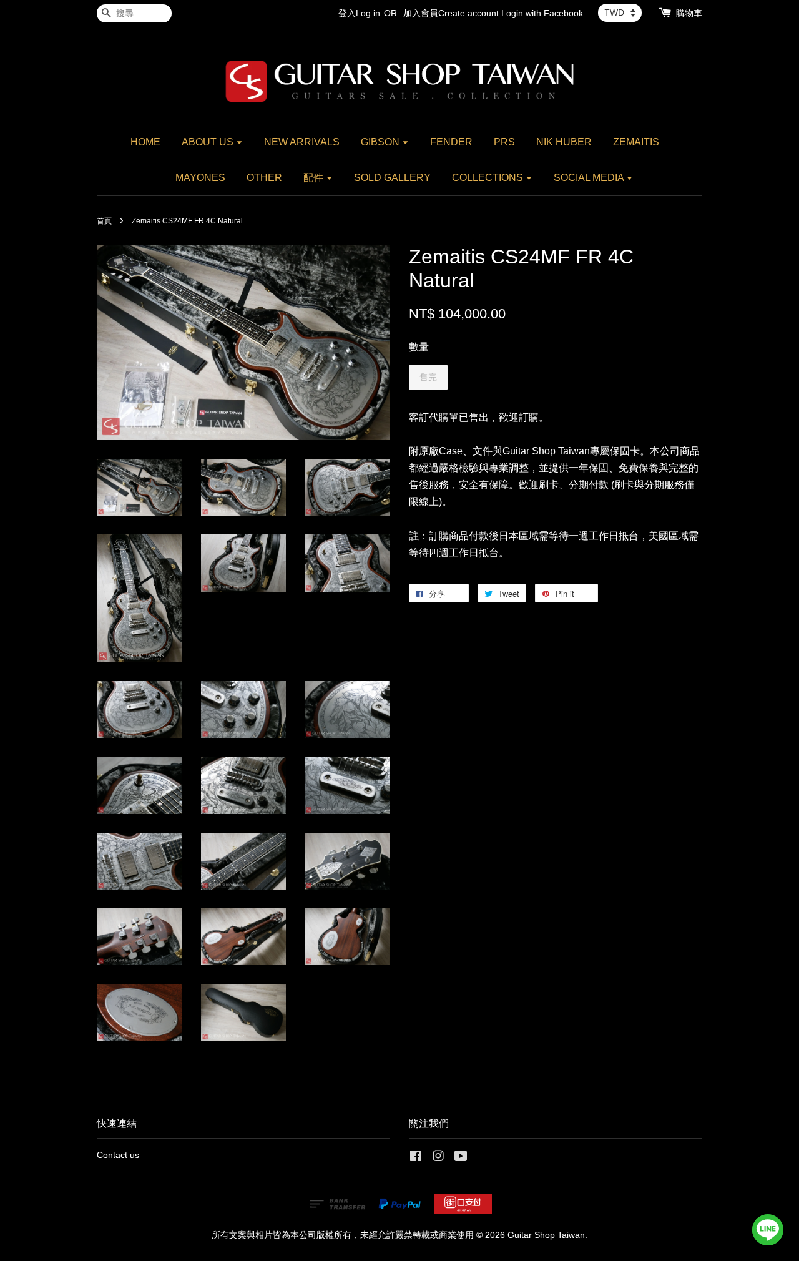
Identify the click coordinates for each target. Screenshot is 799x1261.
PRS (504, 142)
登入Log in (359, 13)
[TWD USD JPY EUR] (620, 12)
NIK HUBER (564, 142)
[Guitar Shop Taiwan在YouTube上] (461, 1158)
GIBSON (381, 142)
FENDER (451, 142)
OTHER (264, 177)
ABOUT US (209, 142)
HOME (145, 142)
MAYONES (200, 177)
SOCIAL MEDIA (590, 177)
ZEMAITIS (636, 142)
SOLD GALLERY (392, 177)
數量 (419, 346)
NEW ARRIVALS (302, 142)
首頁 (104, 221)
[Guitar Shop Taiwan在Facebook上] (416, 1158)
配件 (314, 177)
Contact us (118, 1155)
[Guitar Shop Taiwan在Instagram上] (438, 1158)
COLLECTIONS (489, 177)
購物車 (689, 13)
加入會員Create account (451, 13)
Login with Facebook (542, 13)
